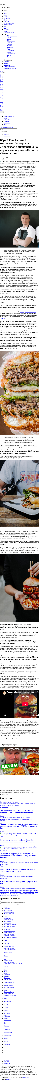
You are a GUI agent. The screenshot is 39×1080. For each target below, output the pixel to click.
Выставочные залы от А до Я (13, 963)
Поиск (6, 13)
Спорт (6, 26)
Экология (10, 52)
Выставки (7, 123)
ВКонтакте (3, 318)
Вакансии (7, 1063)
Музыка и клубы (9, 23)
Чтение (9, 44)
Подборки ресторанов (10, 937)
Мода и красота (12, 36)
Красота (6, 21)
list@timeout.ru (26, 1077)
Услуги (6, 1041)
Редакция (6, 1060)
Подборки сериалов (10, 926)
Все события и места (10, 68)
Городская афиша (9, 913)
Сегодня (6, 61)
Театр (9, 37)
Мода (5, 20)
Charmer (8, 1079)
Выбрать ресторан (9, 931)
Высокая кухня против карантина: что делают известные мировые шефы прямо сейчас (17, 889)
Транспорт (10, 50)
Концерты (7, 119)
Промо (9, 55)
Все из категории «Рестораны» (9, 802)
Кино (5, 16)
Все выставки (8, 960)
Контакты (10, 57)
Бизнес (9, 45)
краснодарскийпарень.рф (28, 312)
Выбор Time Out (9, 32)
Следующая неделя (9, 66)
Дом (8, 49)
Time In (9, 42)
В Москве (7, 908)
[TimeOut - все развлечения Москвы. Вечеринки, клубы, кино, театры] (4, 2)
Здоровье (6, 29)
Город (5, 15)
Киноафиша (7, 918)
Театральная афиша (10, 995)
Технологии (11, 53)
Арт (5, 28)
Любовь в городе (9, 912)
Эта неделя (7, 65)
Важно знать (7, 1020)
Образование (11, 41)
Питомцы (10, 47)
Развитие (6, 976)
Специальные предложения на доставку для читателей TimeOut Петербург (17, 894)
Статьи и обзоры (9, 919)
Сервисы (6, 1018)
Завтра (6, 63)
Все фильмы (7, 921)
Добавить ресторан (9, 935)
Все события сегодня (6, 127)
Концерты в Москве (10, 949)
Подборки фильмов (10, 924)
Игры (9, 39)
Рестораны (7, 18)
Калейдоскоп (8, 1032)
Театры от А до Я (9, 993)
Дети (5, 31)
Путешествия (8, 24)
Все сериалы (7, 923)
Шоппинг (7, 1016)
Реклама (6, 1061)
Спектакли (7, 121)
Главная (6, 134)
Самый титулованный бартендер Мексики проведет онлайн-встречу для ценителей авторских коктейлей (19, 891)
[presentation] (1, 112)
